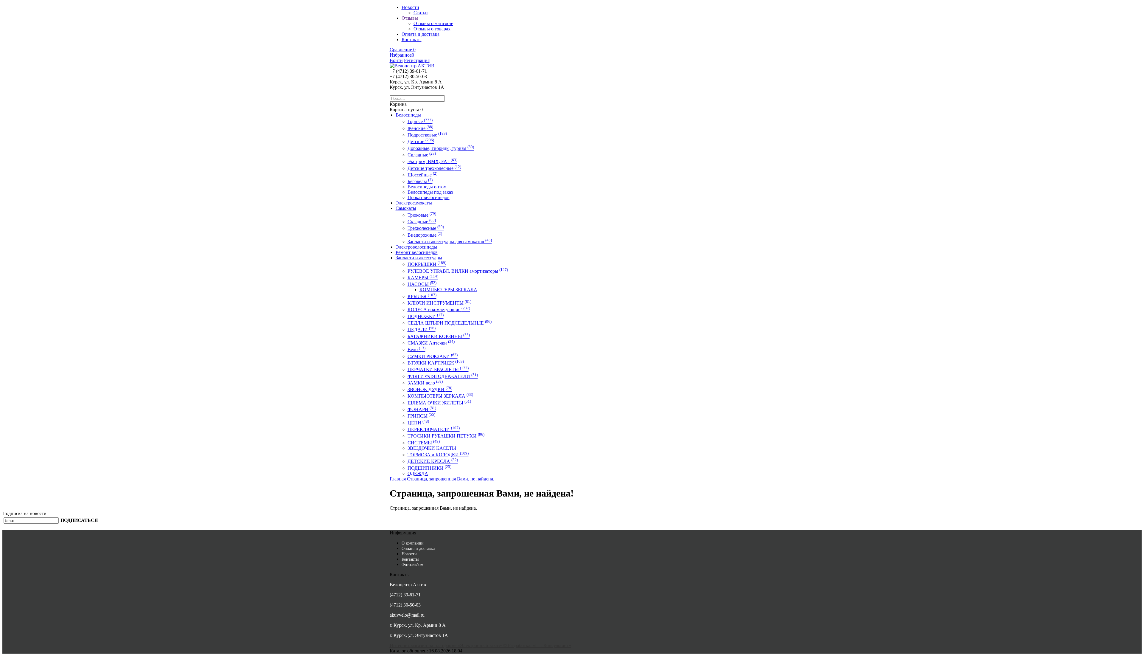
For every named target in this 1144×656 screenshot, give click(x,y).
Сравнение (403, 49)
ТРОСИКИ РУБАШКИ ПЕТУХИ (446, 435)
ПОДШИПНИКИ (429, 468)
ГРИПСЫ (421, 415)
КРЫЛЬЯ (422, 296)
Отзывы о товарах (432, 28)
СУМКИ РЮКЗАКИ (433, 356)
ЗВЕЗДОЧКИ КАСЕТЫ (432, 448)
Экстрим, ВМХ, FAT (432, 161)
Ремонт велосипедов (417, 252)
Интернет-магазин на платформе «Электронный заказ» (446, 645)
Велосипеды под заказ (430, 192)
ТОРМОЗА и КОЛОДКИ (438, 454)
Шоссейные (422, 174)
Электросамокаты (414, 202)
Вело (416, 349)
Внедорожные (425, 235)
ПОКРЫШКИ (427, 264)
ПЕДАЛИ (422, 329)
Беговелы (420, 181)
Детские (421, 141)
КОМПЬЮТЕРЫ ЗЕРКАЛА (448, 289)
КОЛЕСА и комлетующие (439, 309)
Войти (396, 60)
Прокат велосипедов (429, 197)
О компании (413, 543)
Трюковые (422, 215)
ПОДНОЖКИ (426, 316)
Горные (420, 121)
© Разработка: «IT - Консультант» (537, 645)
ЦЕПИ (418, 422)
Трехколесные (426, 228)
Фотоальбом (412, 564)
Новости (409, 554)
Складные (422, 154)
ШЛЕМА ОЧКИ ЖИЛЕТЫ (439, 402)
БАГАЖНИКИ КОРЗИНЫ (439, 336)
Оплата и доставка (418, 548)
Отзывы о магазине (433, 23)
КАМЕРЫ (423, 277)
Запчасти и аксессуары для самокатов (450, 241)
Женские (420, 128)
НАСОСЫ (422, 284)
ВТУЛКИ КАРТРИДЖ (436, 362)
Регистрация (417, 60)
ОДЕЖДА (418, 473)
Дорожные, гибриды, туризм (441, 148)
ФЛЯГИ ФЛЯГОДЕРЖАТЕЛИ (443, 376)
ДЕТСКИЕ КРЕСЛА (433, 461)
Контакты (410, 559)
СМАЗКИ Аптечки (431, 342)
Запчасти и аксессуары (419, 257)
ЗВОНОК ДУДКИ (430, 389)
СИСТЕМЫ (424, 442)
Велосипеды (408, 114)
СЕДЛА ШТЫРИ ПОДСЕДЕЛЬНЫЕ (450, 322)
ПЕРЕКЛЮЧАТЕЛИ (434, 429)
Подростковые (427, 134)
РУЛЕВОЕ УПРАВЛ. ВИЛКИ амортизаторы (458, 271)
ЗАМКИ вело (425, 382)
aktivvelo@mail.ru (407, 615)
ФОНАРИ (422, 409)
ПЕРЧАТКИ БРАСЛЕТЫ (438, 369)
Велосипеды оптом (427, 186)
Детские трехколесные (434, 168)
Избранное (402, 55)
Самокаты (406, 208)
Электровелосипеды (416, 246)
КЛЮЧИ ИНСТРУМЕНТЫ (439, 302)
